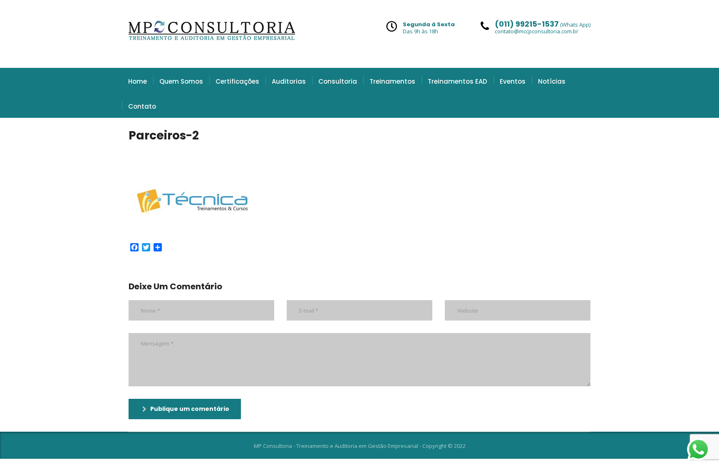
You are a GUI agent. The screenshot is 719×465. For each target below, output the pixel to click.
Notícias (551, 81)
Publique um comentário (189, 409)
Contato (142, 106)
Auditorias (289, 81)
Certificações (237, 81)
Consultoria (337, 81)
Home (137, 81)
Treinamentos (392, 81)
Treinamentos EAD (457, 81)
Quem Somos (181, 81)
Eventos (513, 81)
